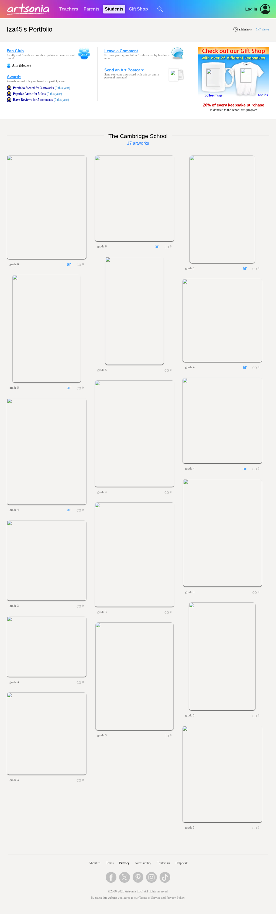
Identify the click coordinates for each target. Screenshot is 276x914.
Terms (110, 863)
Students (114, 9)
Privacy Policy (175, 897)
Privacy (124, 863)
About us (95, 863)
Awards (14, 77)
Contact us (163, 863)
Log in (251, 9)
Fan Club (15, 51)
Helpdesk (181, 863)
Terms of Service (149, 897)
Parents (91, 9)
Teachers (68, 9)
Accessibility (143, 863)
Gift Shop (138, 9)
